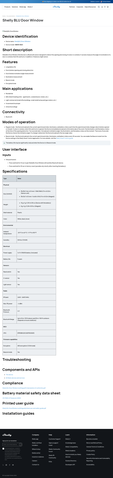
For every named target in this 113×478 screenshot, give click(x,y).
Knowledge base (70, 443)
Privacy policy (90, 451)
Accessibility (90, 465)
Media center (36, 453)
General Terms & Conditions (95, 447)
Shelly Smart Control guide (64, 138)
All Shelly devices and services (15, 378)
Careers (34, 461)
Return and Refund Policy (94, 443)
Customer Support (54, 439)
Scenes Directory (70, 461)
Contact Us (35, 465)
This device (9, 375)
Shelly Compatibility (71, 447)
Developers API (70, 465)
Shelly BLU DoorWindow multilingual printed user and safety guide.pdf (24, 408)
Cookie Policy (90, 454)
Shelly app (35, 439)
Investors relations (38, 457)
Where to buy (36, 449)
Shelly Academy (70, 451)
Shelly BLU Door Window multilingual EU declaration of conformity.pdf (23, 388)
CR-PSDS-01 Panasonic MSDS (11, 398)
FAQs (50, 462)
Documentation (11, 16)
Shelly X (67, 439)
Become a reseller (92, 439)
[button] (15, 7)
